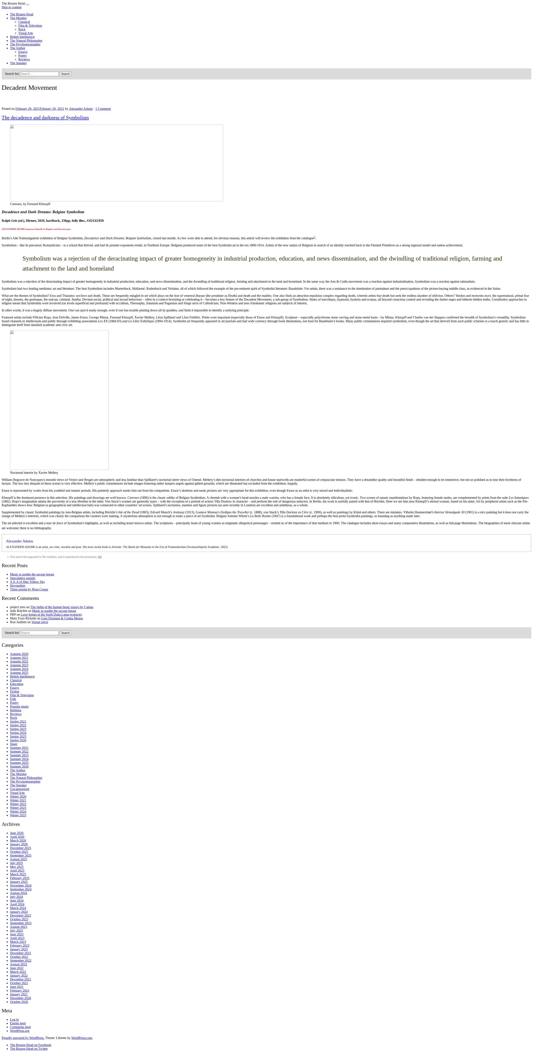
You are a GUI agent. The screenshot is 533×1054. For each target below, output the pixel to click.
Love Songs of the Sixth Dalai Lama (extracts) (51, 614)
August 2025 (18, 859)
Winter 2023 (18, 808)
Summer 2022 (19, 751)
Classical (24, 22)
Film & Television (30, 25)
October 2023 (19, 919)
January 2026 (19, 844)
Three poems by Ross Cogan (29, 589)
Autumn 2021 (19, 657)
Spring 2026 (18, 740)
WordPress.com (81, 1038)
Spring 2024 (18, 732)
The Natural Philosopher (26, 40)
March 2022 (18, 972)
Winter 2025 (18, 815)
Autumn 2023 (19, 665)
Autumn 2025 (19, 672)
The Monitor (18, 18)
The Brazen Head (21, 14)
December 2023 (20, 915)
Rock (21, 29)
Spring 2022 (18, 725)
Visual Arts (25, 33)
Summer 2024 (19, 759)
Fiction (14, 691)
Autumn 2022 (19, 661)
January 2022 (19, 975)
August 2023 (18, 927)
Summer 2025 (19, 762)
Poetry (22, 55)
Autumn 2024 (19, 669)
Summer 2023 (19, 755)
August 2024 (18, 893)
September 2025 (20, 855)
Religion (15, 710)
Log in (14, 1019)
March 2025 (18, 874)
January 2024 (19, 912)
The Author (17, 48)
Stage (13, 744)
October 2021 (19, 983)
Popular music (19, 706)
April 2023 (17, 938)
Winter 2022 (18, 804)
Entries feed (18, 1023)
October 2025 (19, 851)
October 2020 (19, 1002)
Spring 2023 (18, 729)
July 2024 (16, 897)
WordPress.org (19, 1031)
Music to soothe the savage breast (32, 574)
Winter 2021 (18, 800)
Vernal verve (39, 622)
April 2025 (17, 870)
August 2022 (18, 964)
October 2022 (19, 957)
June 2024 (17, 900)
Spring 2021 (18, 721)
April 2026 (17, 836)
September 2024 (20, 889)
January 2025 (19, 882)
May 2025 (17, 867)
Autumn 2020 (19, 654)
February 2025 (19, 878)
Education (16, 684)
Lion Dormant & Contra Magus (62, 618)
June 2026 (17, 833)
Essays (22, 52)
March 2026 (18, 840)
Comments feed (20, 1027)
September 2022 (20, 960)
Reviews (24, 59)
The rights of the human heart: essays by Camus (61, 607)
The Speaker (18, 63)
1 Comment (103, 108)
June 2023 (17, 934)
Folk (13, 699)
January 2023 (19, 949)
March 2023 (18, 942)
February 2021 (19, 990)
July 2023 (16, 930)
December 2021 (20, 979)
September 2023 (20, 923)
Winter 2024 (18, 811)
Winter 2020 (18, 796)
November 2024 (20, 885)
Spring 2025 (18, 736)
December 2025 (20, 848)
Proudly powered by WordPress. (23, 1038)
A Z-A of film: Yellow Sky (27, 582)
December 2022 (20, 953)
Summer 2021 (19, 747)
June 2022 (17, 968)
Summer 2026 (19, 766)
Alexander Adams (81, 108)
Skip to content (11, 7)
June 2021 (17, 987)
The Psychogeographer (25, 44)
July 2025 (16, 863)
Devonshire (17, 585)
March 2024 (18, 908)
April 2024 (17, 904)
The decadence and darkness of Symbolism (45, 117)
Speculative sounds (22, 578)
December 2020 (20, 998)
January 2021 (19, 994)
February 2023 (19, 945)
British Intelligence (22, 37)
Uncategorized (19, 789)
